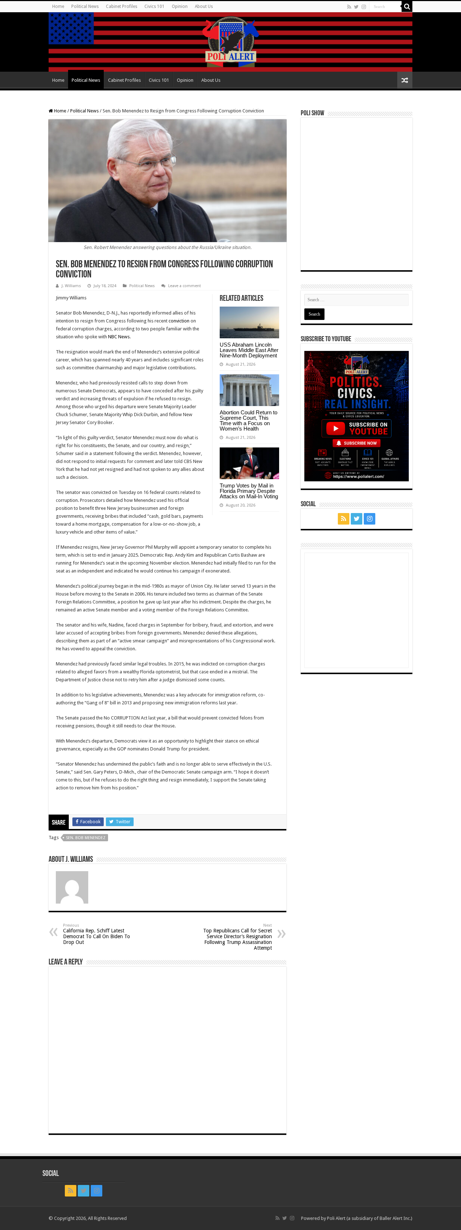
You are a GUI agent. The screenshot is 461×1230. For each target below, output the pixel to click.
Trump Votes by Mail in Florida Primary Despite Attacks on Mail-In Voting (249, 490)
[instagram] (364, 7)
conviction (179, 321)
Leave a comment (184, 286)
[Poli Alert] (230, 42)
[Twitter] (356, 7)
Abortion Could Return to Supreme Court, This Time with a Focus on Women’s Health (248, 420)
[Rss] (349, 7)
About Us (204, 6)
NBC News (119, 336)
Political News (85, 6)
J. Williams (71, 286)
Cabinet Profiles (121, 6)
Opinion (180, 6)
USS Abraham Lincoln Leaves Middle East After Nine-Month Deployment (249, 350)
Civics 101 (154, 6)
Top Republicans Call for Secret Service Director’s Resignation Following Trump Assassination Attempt (237, 937)
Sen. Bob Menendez (86, 837)
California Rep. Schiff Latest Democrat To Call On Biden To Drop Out (96, 934)
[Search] (407, 6)
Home (58, 6)
